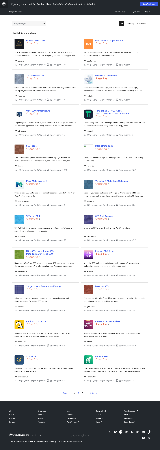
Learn (69, 411)
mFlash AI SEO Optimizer (107, 321)
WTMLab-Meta (33, 216)
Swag (99, 422)
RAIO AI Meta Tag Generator (109, 40)
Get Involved (101, 411)
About (11, 411)
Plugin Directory (15, 12)
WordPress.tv (73, 422)
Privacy (12, 422)
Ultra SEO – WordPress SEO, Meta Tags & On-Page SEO (40, 252)
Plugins (41, 418)
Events (98, 415)
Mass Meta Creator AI (37, 181)
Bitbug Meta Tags (104, 146)
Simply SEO (31, 356)
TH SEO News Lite (35, 75)
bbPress (128, 418)
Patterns (41, 422)
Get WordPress (149, 4)
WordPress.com (131, 411)
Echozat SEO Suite (104, 251)
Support (70, 415)
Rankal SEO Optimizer (106, 75)
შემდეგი (93, 393)
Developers (71, 418)
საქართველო (37, 435)
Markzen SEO (102, 286)
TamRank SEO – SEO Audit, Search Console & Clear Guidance (112, 112)
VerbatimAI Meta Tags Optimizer (111, 181)
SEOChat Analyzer (104, 216)
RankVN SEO (101, 356)
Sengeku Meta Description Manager (44, 286)
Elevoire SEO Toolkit (36, 40)
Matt (127, 415)
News (11, 415)
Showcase (42, 411)
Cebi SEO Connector (36, 321)
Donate (99, 418)
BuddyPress (130, 422)
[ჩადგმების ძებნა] (43, 23)
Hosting (12, 418)
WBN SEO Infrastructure (38, 111)
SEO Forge (31, 146)
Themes (41, 415)
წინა (65, 393)
